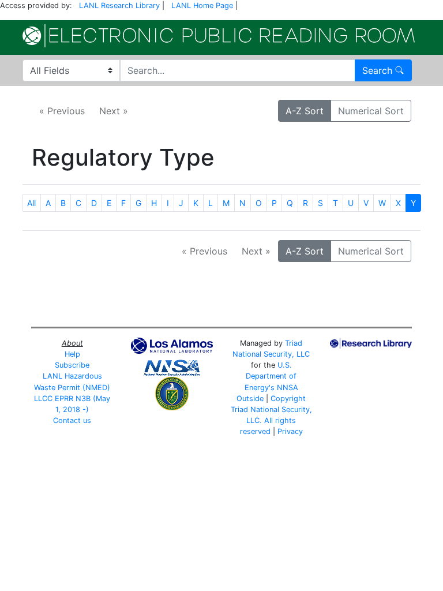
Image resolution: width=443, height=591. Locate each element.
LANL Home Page (202, 5)
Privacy (290, 431)
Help (72, 354)
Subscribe (72, 365)
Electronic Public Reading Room (218, 35)
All (31, 203)
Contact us (72, 420)
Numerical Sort (371, 111)
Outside (250, 398)
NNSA (287, 387)
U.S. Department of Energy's (271, 376)
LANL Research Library (119, 5)
